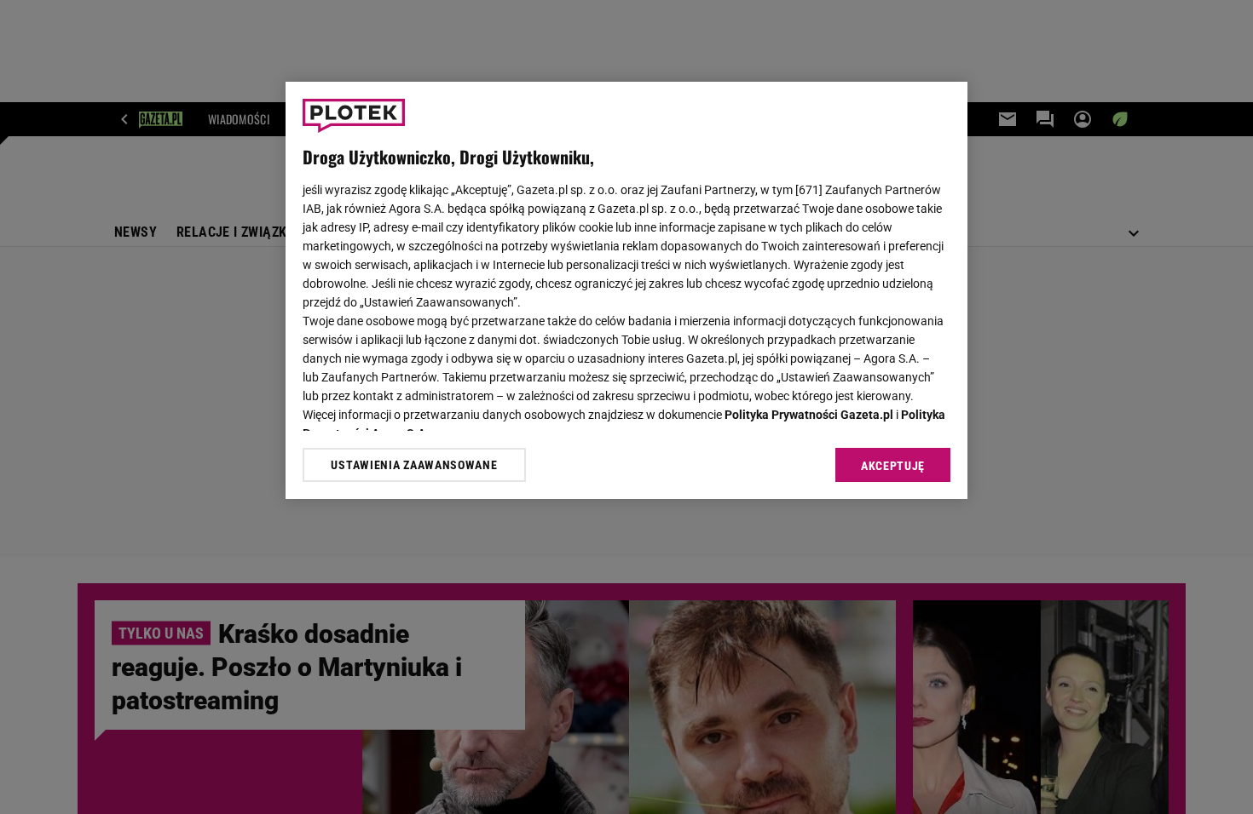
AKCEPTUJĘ (893, 466)
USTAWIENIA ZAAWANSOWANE (414, 465)
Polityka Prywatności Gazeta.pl (809, 414)
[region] (626, 290)
